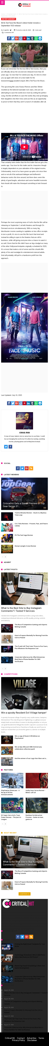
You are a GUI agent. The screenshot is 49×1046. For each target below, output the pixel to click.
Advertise (31, 1038)
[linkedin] (28, 38)
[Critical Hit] (24, 2)
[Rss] (31, 468)
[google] (17, 38)
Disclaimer (32, 1040)
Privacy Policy (18, 1040)
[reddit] (21, 38)
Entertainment (11, 14)
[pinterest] (24, 38)
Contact (21, 1038)
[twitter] (13, 38)
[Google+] (27, 468)
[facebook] (9, 38)
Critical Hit (10, 1038)
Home (3, 14)
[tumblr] (32, 38)
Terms (41, 1038)
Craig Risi (6, 30)
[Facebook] (18, 468)
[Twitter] (22, 468)
